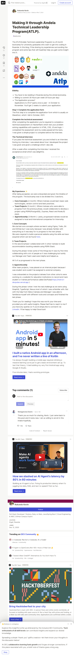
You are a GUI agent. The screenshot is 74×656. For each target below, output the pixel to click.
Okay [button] (5, 652)
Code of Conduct (34, 431)
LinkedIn (15, 309)
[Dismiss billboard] (71, 623)
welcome (17, 36)
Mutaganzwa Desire (25, 412)
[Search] (9, 3)
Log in (53, 3)
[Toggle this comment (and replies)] (14, 415)
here (38, 237)
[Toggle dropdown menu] (67, 315)
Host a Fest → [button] (16, 619)
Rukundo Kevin (23, 10)
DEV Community (28, 534)
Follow (40, 509)
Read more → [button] (19, 377)
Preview (30, 404)
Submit (20, 404)
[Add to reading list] (4, 64)
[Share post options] (4, 78)
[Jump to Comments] (4, 56)
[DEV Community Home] (3, 3)
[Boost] (4, 71)
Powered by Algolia (40, 3)
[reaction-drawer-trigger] (3, 49)
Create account (65, 3)
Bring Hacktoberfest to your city (27, 606)
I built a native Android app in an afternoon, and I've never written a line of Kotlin (40, 354)
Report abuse (47, 431)
